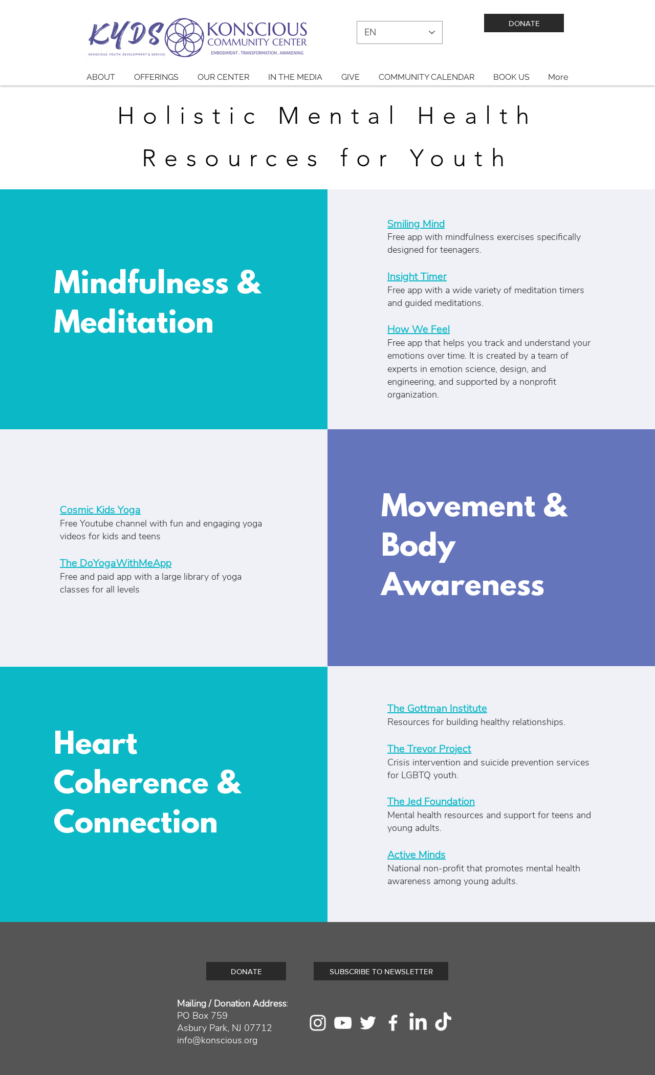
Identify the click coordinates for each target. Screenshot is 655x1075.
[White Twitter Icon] (368, 1023)
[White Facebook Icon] (393, 1023)
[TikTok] (443, 1023)
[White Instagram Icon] (318, 1023)
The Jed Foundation (431, 801)
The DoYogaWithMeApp (115, 563)
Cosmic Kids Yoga (100, 510)
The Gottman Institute (437, 708)
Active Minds (416, 855)
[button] (100, 77)
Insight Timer (417, 276)
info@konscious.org (217, 1040)
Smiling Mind (416, 224)
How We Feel (418, 329)
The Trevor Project (429, 749)
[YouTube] (343, 1023)
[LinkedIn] (418, 1023)
